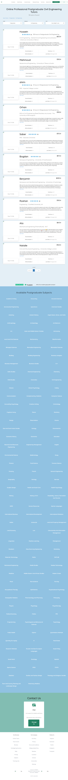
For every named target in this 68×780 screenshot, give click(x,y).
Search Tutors (5, 18)
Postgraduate (12, 18)
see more (22, 48)
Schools (34, 757)
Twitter (52, 745)
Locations (34, 754)
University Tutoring (27, 2)
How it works (16, 741)
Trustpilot (52, 751)
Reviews (16, 745)
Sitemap (34, 764)
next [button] (39, 270)
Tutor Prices (42, 2)
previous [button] (30, 270)
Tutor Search (13, 2)
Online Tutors (16, 738)
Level (4, 21)
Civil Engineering (19, 18)
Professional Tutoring (36, 2)
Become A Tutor (48, 2)
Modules (34, 751)
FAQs (16, 751)
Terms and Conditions (34, 745)
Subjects (26, 21)
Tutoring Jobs (16, 761)
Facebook (52, 741)
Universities (34, 761)
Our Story (34, 738)
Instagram (52, 748)
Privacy (34, 741)
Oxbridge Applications (16, 748)
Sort (46, 21)
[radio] (23, 34)
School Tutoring (19, 2)
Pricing (16, 754)
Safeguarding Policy (34, 748)
